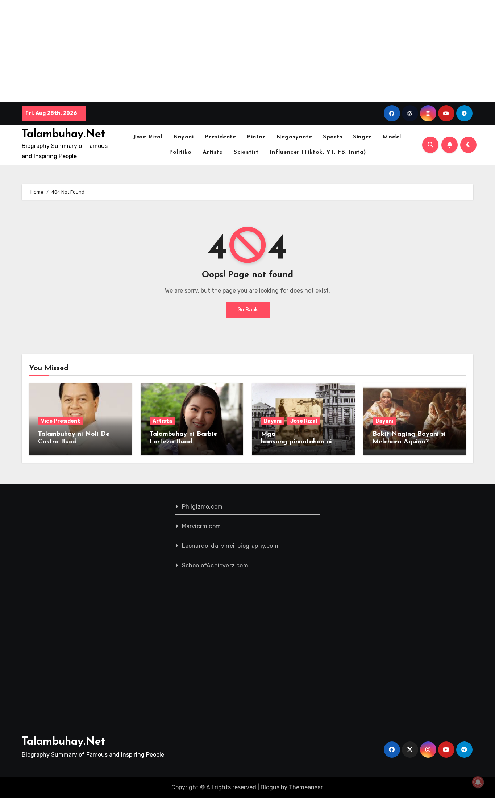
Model (391, 137)
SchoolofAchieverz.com (215, 565)
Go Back (247, 310)
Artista (213, 152)
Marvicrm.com (201, 526)
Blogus (270, 787)
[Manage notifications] (478, 782)
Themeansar (306, 787)
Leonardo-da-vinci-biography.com (230, 545)
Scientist (246, 152)
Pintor (256, 137)
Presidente (220, 137)
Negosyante (294, 137)
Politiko (180, 152)
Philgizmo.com (202, 506)
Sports (332, 137)
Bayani (183, 137)
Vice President (60, 421)
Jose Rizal (147, 137)
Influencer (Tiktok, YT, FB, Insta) (318, 152)
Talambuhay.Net (63, 134)
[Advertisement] (218, 51)
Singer (362, 137)
